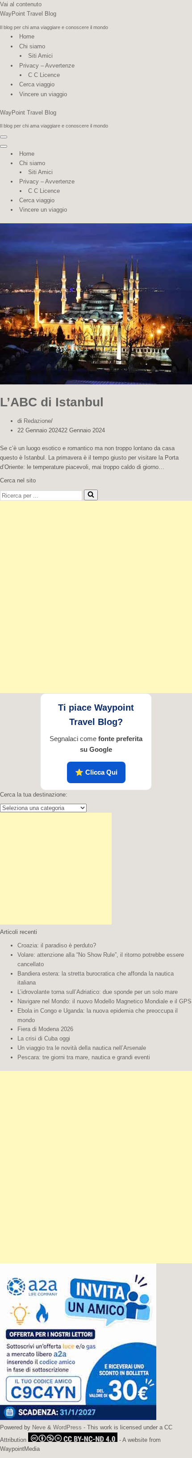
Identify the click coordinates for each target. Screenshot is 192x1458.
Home (26, 36)
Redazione (37, 421)
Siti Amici (40, 55)
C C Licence (44, 75)
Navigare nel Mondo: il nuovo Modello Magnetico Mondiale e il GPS (104, 1001)
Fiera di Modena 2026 (45, 1029)
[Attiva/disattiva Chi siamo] (156, 163)
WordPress (67, 1427)
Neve (39, 1427)
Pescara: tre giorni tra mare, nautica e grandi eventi (83, 1057)
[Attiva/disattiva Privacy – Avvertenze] (156, 182)
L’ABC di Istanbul (52, 402)
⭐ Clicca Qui (96, 772)
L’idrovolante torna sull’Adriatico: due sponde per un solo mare (97, 992)
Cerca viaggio (36, 84)
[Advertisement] (96, 597)
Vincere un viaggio (43, 94)
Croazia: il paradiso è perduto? (56, 945)
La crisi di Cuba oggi (43, 1038)
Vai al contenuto (21, 4)
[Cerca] (91, 495)
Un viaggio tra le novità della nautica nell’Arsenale (81, 1047)
